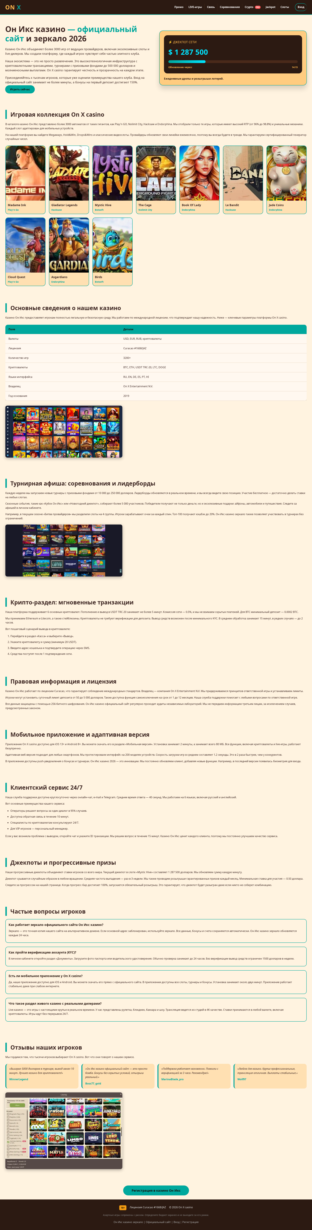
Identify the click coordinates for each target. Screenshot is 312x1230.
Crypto (252, 7)
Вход (301, 7)
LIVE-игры (195, 7)
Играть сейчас (20, 89)
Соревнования (230, 7)
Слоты (284, 7)
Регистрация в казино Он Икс (156, 1190)
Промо (178, 7)
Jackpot (270, 7)
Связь (211, 7)
